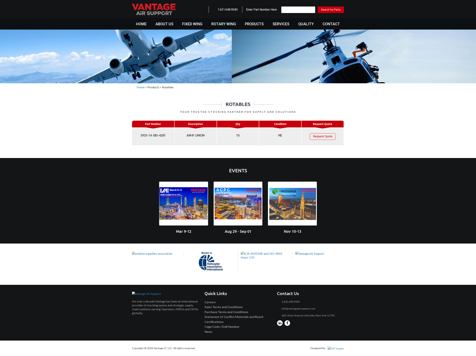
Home (141, 24)
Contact (331, 24)
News (208, 331)
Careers (210, 302)
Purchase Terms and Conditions (226, 312)
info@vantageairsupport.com (298, 308)
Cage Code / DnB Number (222, 326)
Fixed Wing (192, 24)
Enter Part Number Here (261, 9)
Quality (306, 24)
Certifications (214, 321)
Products (254, 24)
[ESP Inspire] (336, 348)
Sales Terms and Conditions (224, 307)
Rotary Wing (223, 24)
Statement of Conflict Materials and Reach (234, 316)
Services (281, 24)
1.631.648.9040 (228, 9)
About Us (164, 24)
